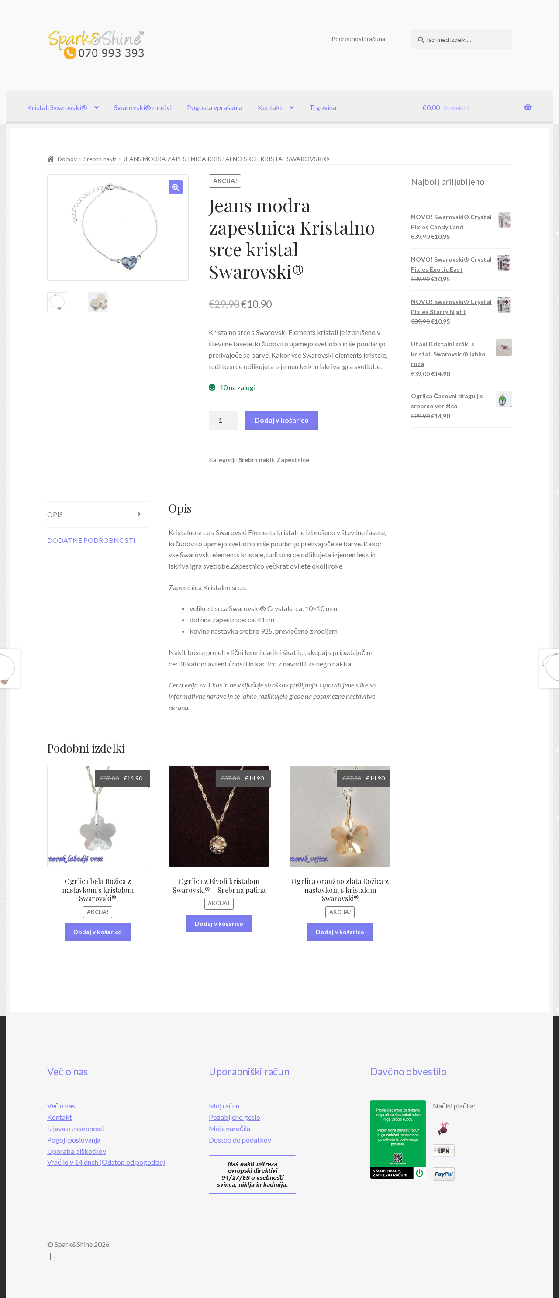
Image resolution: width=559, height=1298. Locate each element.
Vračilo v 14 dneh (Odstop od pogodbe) (106, 1162)
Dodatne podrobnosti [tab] (91, 540)
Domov (67, 158)
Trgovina (322, 107)
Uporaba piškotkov (76, 1151)
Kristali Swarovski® (57, 107)
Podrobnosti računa (358, 38)
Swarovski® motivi (143, 107)
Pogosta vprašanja (214, 107)
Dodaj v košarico (282, 420)
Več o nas (61, 1105)
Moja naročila (229, 1128)
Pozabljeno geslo (234, 1117)
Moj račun (224, 1105)
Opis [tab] (55, 514)
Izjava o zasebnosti (75, 1128)
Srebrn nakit (100, 158)
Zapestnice (293, 459)
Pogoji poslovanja (73, 1140)
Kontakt (270, 107)
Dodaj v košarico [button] (97, 932)
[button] (176, 187)
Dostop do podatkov (240, 1140)
